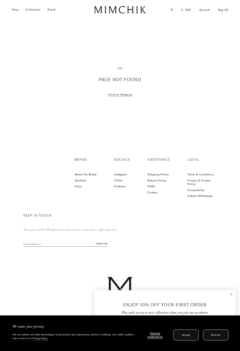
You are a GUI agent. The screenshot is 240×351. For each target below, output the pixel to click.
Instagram (120, 175)
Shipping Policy (158, 175)
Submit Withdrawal (200, 196)
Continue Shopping (120, 94)
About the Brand (86, 175)
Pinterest (119, 186)
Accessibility (196, 190)
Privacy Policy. (40, 338)
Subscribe (102, 243)
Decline (215, 335)
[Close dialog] (231, 294)
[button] (15, 9)
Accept (186, 335)
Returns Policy (156, 181)
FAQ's (151, 186)
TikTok (118, 181)
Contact (152, 193)
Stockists (80, 181)
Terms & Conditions (201, 175)
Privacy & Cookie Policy (199, 182)
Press (78, 186)
